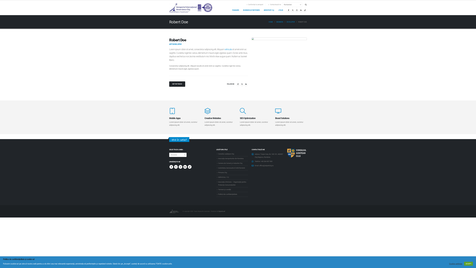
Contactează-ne (275, 4)
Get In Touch (177, 84)
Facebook (238, 84)
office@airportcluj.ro (266, 166)
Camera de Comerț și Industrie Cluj (230, 163)
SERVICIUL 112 (223, 177)
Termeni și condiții (224, 189)
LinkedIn (246, 84)
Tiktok (190, 167)
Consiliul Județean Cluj (226, 154)
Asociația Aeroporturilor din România (231, 158)
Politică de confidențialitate (227, 194)
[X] (292, 10)
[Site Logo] (191, 7)
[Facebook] (288, 10)
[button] (306, 4)
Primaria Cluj (222, 172)
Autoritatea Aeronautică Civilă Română (231, 168)
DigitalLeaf (221, 211)
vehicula (228, 49)
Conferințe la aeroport (255, 4)
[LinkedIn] (301, 10)
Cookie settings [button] (455, 264)
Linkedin (185, 167)
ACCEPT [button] (468, 264)
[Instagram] (296, 10)
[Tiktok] (305, 10)
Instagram (180, 167)
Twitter (242, 84)
